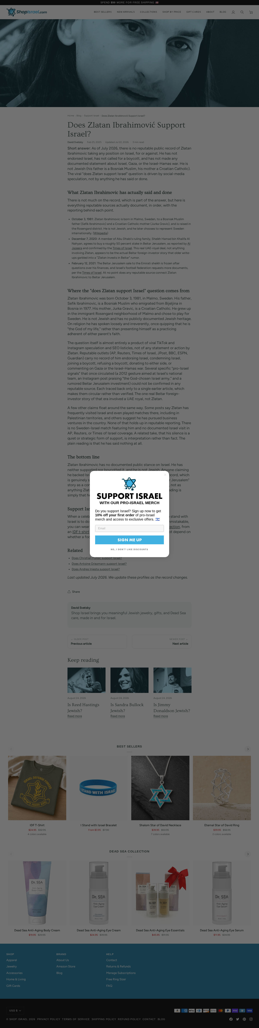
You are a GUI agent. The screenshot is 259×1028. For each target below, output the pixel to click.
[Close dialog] (165, 475)
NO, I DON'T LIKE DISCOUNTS (129, 549)
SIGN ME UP (130, 540)
